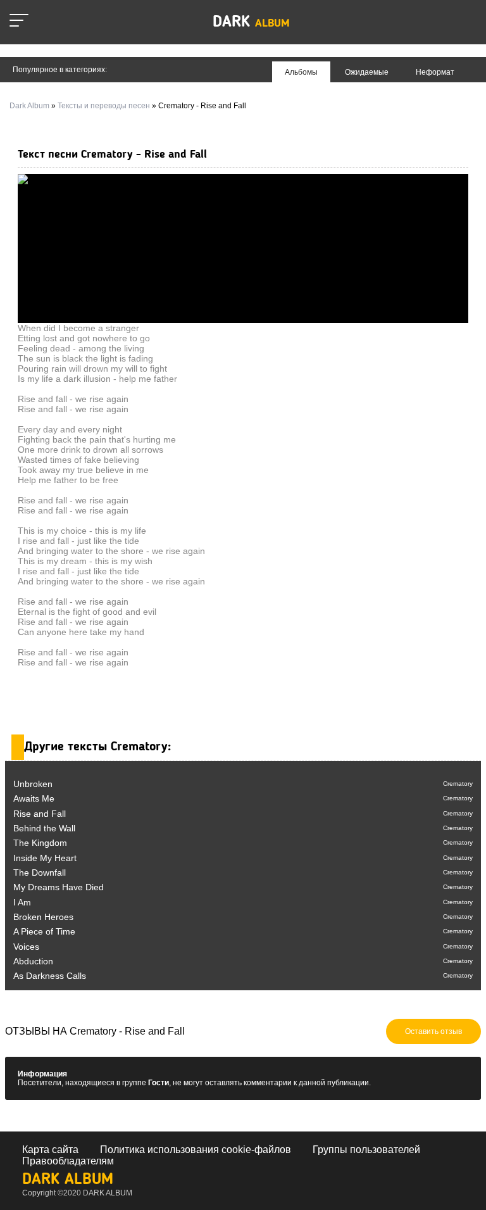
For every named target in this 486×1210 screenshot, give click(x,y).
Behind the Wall (44, 828)
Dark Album (67, 1180)
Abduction (33, 961)
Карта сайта (50, 1149)
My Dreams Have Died (58, 887)
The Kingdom (40, 843)
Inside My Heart (45, 858)
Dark (251, 22)
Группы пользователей (366, 1149)
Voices (26, 947)
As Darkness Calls (49, 976)
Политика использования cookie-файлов (195, 1149)
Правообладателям (68, 1161)
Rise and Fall (39, 814)
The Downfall (39, 872)
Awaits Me (33, 798)
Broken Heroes (43, 917)
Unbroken (33, 784)
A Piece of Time (44, 931)
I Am (22, 902)
